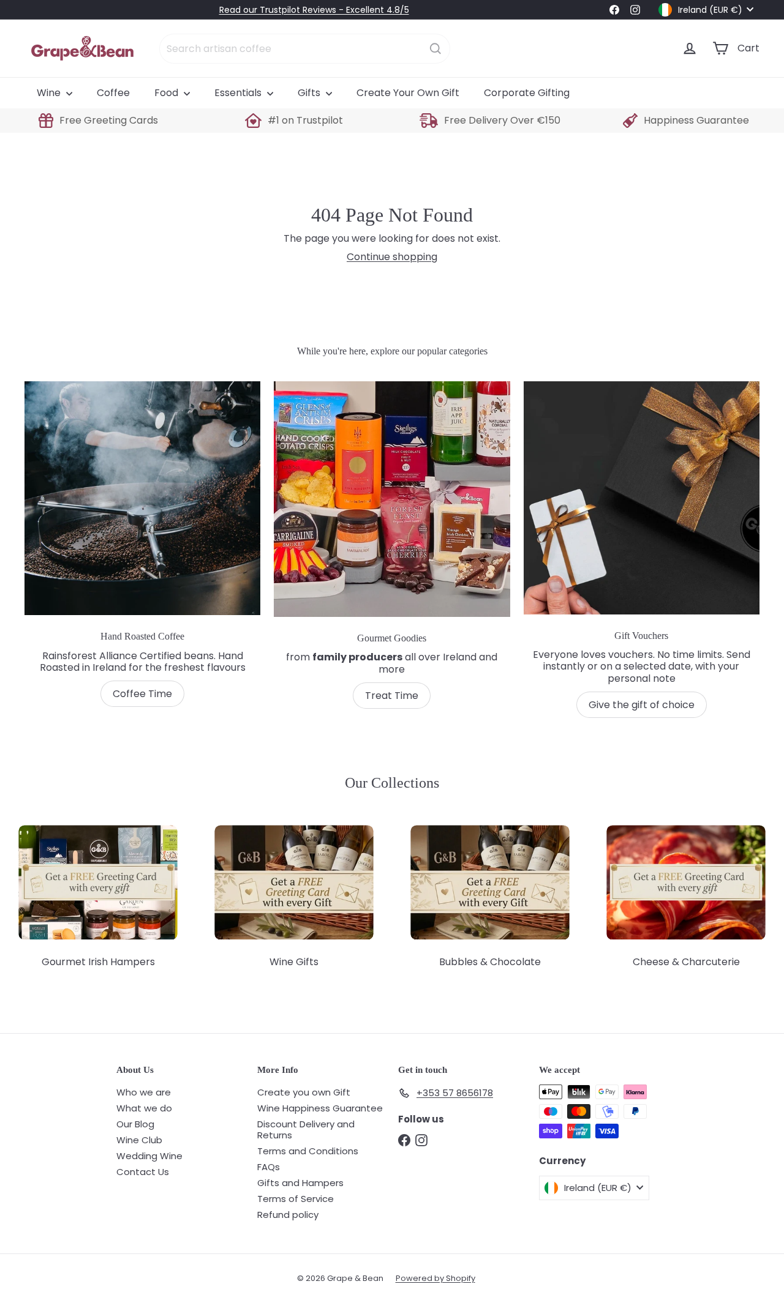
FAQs (268, 1166)
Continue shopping (392, 257)
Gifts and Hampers (300, 1182)
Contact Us (142, 1171)
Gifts (310, 93)
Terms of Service (295, 1198)
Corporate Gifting (527, 93)
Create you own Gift (303, 1092)
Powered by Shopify (435, 1278)
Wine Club (139, 1139)
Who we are (143, 1092)
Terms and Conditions (307, 1150)
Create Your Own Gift (407, 93)
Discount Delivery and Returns (306, 1129)
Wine (50, 93)
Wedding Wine (149, 1155)
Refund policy (287, 1214)
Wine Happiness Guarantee (320, 1108)
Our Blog (135, 1124)
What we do (144, 1108)
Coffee (113, 93)
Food (167, 93)
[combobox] (304, 49)
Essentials (239, 93)
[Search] (435, 49)
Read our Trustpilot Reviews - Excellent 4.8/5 (314, 10)
